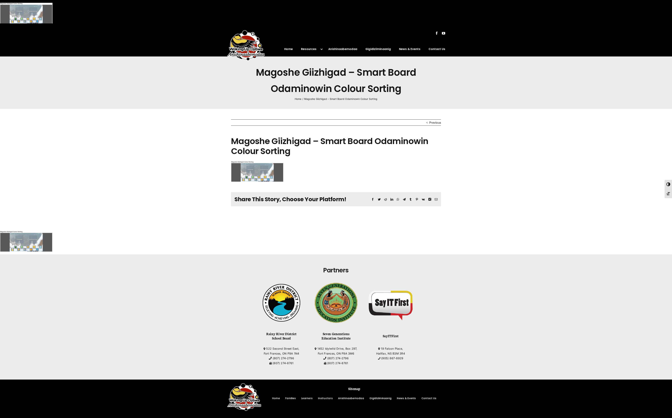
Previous (435, 122)
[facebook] (436, 33)
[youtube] (443, 33)
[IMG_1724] (246, 27)
